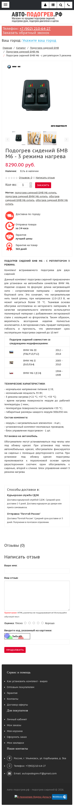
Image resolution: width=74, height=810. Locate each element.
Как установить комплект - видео (27, 681)
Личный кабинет (17, 719)
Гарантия (12, 693)
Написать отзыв (45, 177)
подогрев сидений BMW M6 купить (26, 196)
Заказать (43, 185)
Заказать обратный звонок (26, 32)
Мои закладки (15, 742)
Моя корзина (15, 731)
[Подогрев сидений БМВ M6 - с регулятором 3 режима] (37, 96)
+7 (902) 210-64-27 (35, 28)
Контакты (12, 698)
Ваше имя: (10, 565)
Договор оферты (17, 704)
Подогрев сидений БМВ (44, 47)
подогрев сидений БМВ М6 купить (35, 192)
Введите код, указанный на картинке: (28, 630)
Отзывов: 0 (25, 177)
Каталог (21, 47)
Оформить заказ (17, 736)
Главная (7, 47)
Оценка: (9, 623)
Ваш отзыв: (11, 577)
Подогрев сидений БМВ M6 (22, 51)
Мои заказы (14, 725)
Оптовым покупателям (20, 687)
